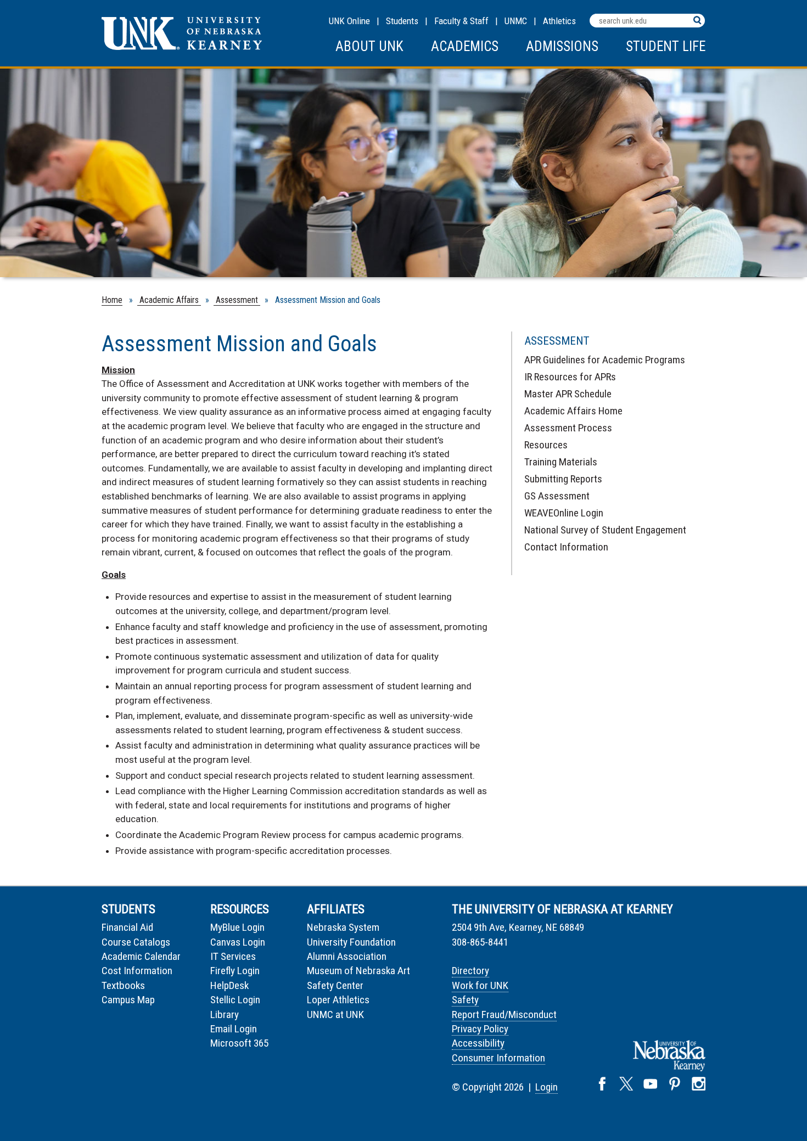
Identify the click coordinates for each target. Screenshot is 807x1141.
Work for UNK (480, 985)
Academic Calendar (141, 956)
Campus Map (128, 999)
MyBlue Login (237, 927)
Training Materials (560, 462)
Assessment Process (568, 427)
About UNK (369, 46)
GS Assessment (557, 496)
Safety (465, 999)
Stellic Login (235, 999)
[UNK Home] (182, 47)
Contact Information (566, 547)
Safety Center (335, 985)
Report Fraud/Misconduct (504, 1014)
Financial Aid (127, 927)
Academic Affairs (169, 300)
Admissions (562, 46)
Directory (470, 970)
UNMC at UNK (335, 1014)
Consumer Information (498, 1058)
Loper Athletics (338, 999)
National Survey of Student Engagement (605, 530)
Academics (464, 46)
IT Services (233, 956)
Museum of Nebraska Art (358, 970)
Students (402, 20)
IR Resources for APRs (570, 376)
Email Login (233, 1028)
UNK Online (349, 20)
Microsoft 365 (239, 1043)
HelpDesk (229, 985)
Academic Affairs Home (573, 410)
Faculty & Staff (461, 20)
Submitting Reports (563, 479)
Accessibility (478, 1043)
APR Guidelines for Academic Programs (604, 359)
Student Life (665, 46)
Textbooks (123, 985)
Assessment (237, 300)
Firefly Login (235, 970)
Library (224, 1014)
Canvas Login (237, 942)
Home (112, 300)
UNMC (516, 20)
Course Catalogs (136, 942)
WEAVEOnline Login (563, 513)
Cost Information (137, 970)
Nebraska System (343, 927)
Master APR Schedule (568, 393)
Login (546, 1087)
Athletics (559, 20)
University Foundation (351, 942)
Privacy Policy (480, 1028)
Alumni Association (346, 956)
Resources (546, 445)
